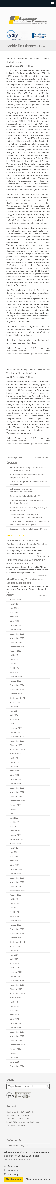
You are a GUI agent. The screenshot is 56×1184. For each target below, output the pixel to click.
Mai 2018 (14, 1010)
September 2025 (17, 647)
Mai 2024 (14, 715)
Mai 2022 (14, 818)
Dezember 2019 (17, 929)
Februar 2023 (16, 779)
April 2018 (14, 1015)
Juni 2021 (14, 852)
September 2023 (17, 749)
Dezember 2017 (17, 1032)
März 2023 (14, 775)
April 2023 (14, 771)
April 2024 (14, 719)
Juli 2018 (14, 1002)
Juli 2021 (14, 848)
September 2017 (17, 1045)
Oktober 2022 (16, 796)
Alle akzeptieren (13, 1179)
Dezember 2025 (17, 634)
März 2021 (14, 865)
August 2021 (15, 843)
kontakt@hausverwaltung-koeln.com (22, 1122)
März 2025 (14, 672)
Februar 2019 (16, 972)
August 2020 (15, 895)
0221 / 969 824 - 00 (20, 1115)
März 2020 (14, 916)
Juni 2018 (14, 1006)
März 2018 (14, 1019)
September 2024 (17, 698)
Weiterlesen (11, 1159)
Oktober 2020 (16, 886)
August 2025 (15, 651)
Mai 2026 (14, 612)
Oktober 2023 (16, 745)
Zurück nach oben (43, 361)
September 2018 (17, 993)
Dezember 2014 (17, 1066)
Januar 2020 (15, 925)
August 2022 (15, 805)
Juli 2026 (14, 604)
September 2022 (17, 801)
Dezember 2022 (17, 788)
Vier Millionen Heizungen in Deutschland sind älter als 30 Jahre (28, 468)
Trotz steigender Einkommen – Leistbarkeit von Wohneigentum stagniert (29, 523)
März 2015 (14, 1062)
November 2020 (17, 882)
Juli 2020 (14, 899)
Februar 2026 (16, 625)
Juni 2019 (14, 955)
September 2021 (17, 839)
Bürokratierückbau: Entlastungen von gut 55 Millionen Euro (28, 508)
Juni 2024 (14, 711)
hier (19, 335)
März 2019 (14, 968)
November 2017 (17, 1036)
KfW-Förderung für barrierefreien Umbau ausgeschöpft (28, 483)
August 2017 (15, 1049)
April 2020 (14, 912)
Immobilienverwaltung (16, 351)
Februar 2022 (16, 831)
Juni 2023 (14, 762)
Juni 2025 (14, 659)
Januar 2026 (15, 629)
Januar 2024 (15, 732)
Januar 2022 (15, 835)
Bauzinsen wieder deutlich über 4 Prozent (28, 529)
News (30, 66)
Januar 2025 (15, 681)
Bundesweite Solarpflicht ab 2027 (25, 496)
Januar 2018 (15, 1027)
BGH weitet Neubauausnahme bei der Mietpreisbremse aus (27, 476)
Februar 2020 (16, 920)
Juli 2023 (14, 758)
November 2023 (17, 741)
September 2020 (17, 890)
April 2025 (14, 668)
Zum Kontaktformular (16, 1125)
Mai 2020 (14, 908)
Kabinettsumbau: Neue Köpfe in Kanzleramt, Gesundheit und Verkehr (26, 516)
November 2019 (17, 933)
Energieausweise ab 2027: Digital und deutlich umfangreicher (27, 501)
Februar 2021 (16, 869)
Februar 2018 (16, 1023)
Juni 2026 (14, 608)
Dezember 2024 (17, 685)
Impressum (24, 1159)
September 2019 (17, 942)
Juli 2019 (14, 950)
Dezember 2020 (17, 878)
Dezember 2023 (17, 736)
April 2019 (14, 963)
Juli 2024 (14, 706)
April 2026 (14, 617)
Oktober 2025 (16, 642)
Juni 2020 (14, 903)
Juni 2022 (14, 813)
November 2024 (17, 689)
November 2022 (17, 792)
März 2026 (14, 621)
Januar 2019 (15, 976)
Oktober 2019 (16, 938)
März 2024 (14, 724)
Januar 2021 (15, 873)
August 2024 (15, 702)
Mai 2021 (14, 856)
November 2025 (17, 638)
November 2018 (17, 985)
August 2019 (15, 946)
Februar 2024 (16, 728)
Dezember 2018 (17, 980)
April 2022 (14, 822)
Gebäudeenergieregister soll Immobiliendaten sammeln (22, 490)
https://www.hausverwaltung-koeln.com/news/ (27, 353)
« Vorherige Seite (14, 458)
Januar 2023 (15, 783)
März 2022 (14, 826)
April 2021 (14, 861)
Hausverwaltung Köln (19, 1145)
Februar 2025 (16, 676)
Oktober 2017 (16, 1040)
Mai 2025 (14, 664)
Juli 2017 (14, 1053)
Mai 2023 (14, 766)
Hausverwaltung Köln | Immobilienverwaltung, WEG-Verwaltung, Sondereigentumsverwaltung (28, 18)
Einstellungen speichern (38, 1179)
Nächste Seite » (42, 458)
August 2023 (15, 754)
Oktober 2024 (16, 694)
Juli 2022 (14, 809)
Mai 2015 (14, 1057)
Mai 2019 (14, 959)
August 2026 (15, 599)
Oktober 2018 (16, 989)
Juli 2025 (14, 655)
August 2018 (15, 998)
